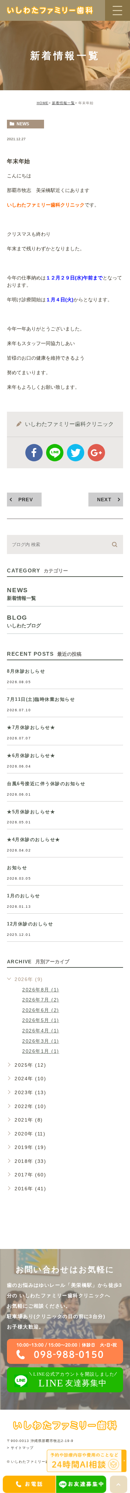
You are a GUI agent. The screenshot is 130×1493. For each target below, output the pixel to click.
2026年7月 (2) (40, 1000)
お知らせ (17, 867)
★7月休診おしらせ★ (31, 727)
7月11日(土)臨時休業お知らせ (41, 699)
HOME (43, 103)
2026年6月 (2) (40, 1010)
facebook (34, 452)
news (23, 123)
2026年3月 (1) (40, 1041)
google (96, 452)
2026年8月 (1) (40, 989)
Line (54, 452)
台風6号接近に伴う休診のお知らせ (46, 783)
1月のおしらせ (23, 895)
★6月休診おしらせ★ (31, 755)
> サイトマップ (20, 1448)
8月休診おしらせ (26, 671)
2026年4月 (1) (40, 1030)
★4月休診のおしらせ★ (33, 839)
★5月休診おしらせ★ (31, 811)
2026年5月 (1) (40, 1020)
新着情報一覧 (63, 103)
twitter (75, 452)
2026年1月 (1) (40, 1051)
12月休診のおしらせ (30, 923)
